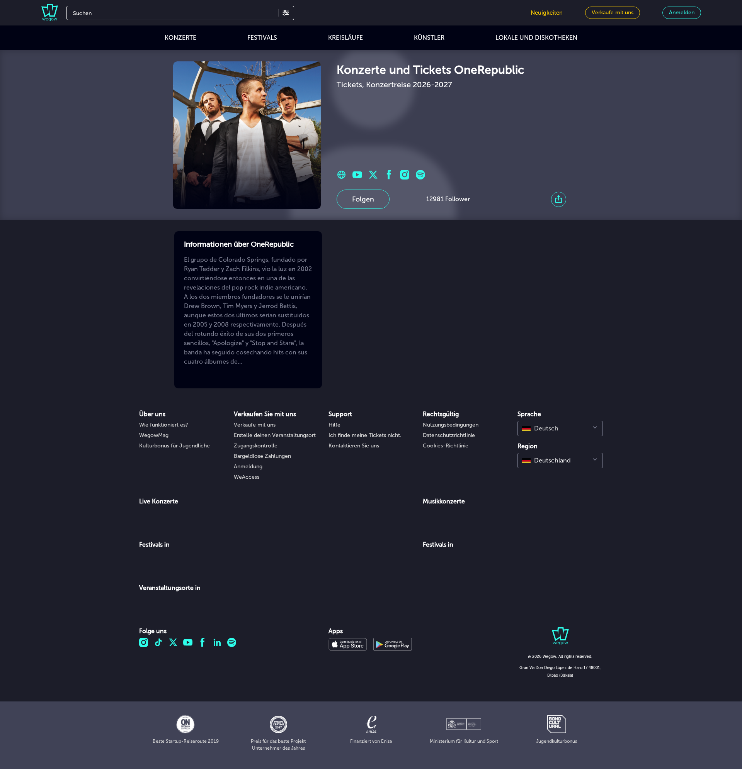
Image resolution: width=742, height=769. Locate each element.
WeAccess (246, 477)
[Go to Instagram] (405, 175)
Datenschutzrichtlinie (449, 435)
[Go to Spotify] (420, 175)
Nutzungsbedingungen (450, 425)
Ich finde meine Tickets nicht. (365, 435)
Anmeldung (248, 466)
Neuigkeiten (547, 12)
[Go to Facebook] (389, 175)
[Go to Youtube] (357, 174)
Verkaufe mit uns (255, 425)
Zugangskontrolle (255, 445)
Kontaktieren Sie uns (353, 445)
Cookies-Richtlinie (445, 445)
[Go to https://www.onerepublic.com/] (341, 175)
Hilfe (334, 425)
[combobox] (560, 428)
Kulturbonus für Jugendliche (174, 445)
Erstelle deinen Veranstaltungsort (275, 435)
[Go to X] (373, 175)
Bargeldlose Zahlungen (262, 456)
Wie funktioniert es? (163, 425)
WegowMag (153, 435)
